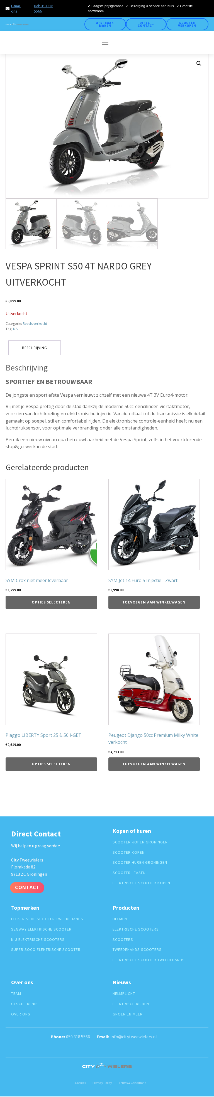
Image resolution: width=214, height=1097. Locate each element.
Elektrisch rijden (131, 1004)
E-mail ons (16, 9)
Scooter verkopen (187, 24)
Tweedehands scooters (137, 949)
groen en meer (128, 1014)
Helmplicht (124, 993)
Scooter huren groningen (140, 862)
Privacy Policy (102, 1083)
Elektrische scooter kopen (141, 883)
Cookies (80, 1083)
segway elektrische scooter (41, 929)
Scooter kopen (129, 852)
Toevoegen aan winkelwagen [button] (154, 602)
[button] (199, 63)
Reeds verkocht (35, 323)
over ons (20, 1014)
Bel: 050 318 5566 (43, 9)
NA (15, 329)
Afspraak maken (105, 24)
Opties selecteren (51, 602)
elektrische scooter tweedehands (47, 919)
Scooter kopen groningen (140, 842)
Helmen (120, 919)
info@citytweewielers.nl (133, 1036)
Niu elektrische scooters (38, 939)
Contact (27, 887)
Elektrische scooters (136, 929)
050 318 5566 (78, 1036)
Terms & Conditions (132, 1083)
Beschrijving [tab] (34, 347)
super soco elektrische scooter (46, 949)
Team (16, 993)
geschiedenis (24, 1004)
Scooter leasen (129, 872)
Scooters (123, 939)
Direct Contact (146, 24)
